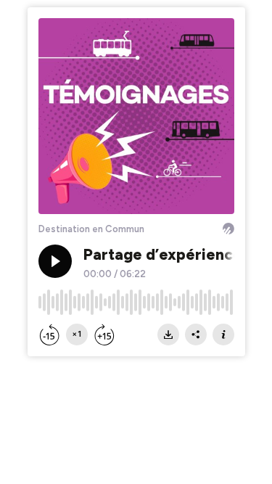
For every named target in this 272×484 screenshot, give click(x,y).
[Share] (196, 334)
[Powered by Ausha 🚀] (228, 228)
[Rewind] (49, 334)
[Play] (55, 261)
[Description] (223, 334)
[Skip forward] (104, 334)
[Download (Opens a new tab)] (168, 334)
